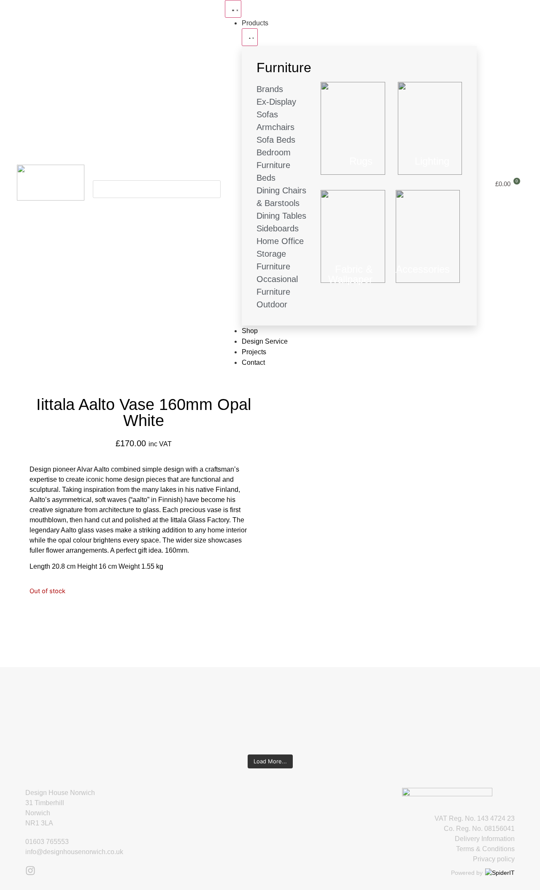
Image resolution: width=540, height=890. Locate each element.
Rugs (361, 161)
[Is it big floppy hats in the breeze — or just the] (403, 706)
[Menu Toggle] (233, 9)
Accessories (423, 269)
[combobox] (157, 189)
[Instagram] (30, 871)
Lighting (432, 161)
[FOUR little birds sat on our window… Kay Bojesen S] (47, 701)
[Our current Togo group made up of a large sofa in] (314, 696)
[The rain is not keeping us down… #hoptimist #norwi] (136, 691)
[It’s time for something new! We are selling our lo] (225, 706)
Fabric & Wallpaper (350, 274)
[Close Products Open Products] (250, 37)
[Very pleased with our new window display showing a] (492, 711)
